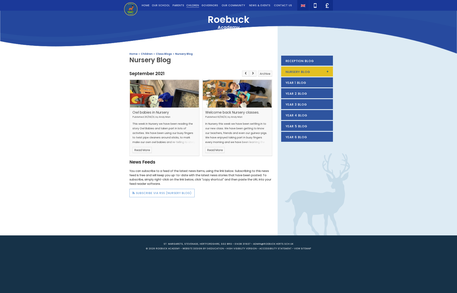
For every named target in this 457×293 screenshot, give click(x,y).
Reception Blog (300, 61)
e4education (215, 248)
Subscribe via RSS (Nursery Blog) (163, 193)
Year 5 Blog (296, 126)
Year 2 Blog (296, 93)
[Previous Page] (245, 74)
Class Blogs (164, 54)
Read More (142, 150)
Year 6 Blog (296, 137)
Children (147, 54)
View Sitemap (302, 248)
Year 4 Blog (296, 115)
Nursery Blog (184, 54)
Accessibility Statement (275, 248)
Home (133, 54)
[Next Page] (252, 74)
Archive (265, 74)
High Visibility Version (242, 248)
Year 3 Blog (296, 104)
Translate (327, 11)
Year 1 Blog (296, 83)
